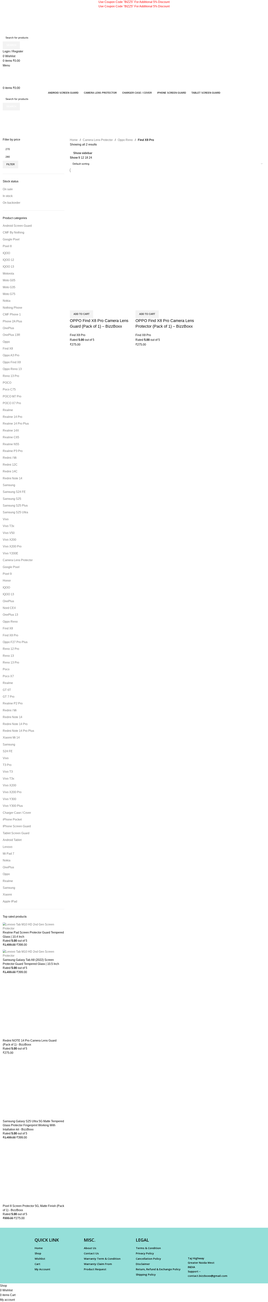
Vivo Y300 (9, 799)
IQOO (6, 253)
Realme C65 (11, 437)
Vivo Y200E (10, 553)
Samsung (9, 485)
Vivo (6, 519)
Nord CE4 (9, 607)
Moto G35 (9, 287)
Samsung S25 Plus (15, 505)
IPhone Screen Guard (17, 826)
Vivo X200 (9, 539)
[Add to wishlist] (94, 305)
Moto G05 (9, 280)
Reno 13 (8, 655)
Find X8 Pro (10, 635)
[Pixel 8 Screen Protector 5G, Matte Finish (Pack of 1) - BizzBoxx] (33, 1173)
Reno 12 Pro (11, 648)
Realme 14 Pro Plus (16, 423)
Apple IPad (10, 901)
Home (74, 139)
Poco (6, 669)
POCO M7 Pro (12, 396)
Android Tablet (12, 839)
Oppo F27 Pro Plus (15, 642)
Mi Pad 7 (8, 853)
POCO (7, 382)
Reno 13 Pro (11, 375)
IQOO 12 (8, 259)
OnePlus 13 (10, 614)
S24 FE (8, 751)
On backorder (11, 202)
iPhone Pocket (12, 819)
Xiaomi (7, 894)
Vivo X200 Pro (12, 546)
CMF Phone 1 (12, 314)
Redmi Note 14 (12, 478)
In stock (8, 195)
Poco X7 (8, 676)
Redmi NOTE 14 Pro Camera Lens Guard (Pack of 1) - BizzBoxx (30, 1042)
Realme (8, 410)
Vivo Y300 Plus (13, 805)
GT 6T (7, 689)
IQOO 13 (8, 266)
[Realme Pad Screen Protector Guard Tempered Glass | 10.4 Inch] (33, 926)
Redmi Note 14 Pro (15, 724)
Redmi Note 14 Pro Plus (18, 730)
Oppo (6, 341)
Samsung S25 (12, 498)
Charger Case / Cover (17, 812)
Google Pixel (11, 239)
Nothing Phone (12, 307)
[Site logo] (25, 21)
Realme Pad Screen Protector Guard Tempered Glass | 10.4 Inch (33, 934)
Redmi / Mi (10, 457)
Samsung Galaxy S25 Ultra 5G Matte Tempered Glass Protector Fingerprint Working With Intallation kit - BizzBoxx (33, 1125)
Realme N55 (11, 444)
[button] (81, 314)
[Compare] (74, 305)
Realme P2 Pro (13, 703)
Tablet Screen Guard (16, 833)
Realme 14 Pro (12, 416)
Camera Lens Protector (18, 560)
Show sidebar (82, 153)
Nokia (6, 300)
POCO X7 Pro (12, 403)
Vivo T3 (8, 771)
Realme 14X (11, 430)
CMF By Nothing (13, 232)
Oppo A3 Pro (11, 355)
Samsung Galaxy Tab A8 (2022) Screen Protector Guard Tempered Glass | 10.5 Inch (31, 961)
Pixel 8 (7, 246)
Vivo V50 (9, 532)
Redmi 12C (10, 464)
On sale (8, 189)
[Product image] (102, 269)
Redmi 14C (10, 471)
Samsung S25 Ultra (15, 512)
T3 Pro (7, 764)
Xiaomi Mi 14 (11, 737)
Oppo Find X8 (12, 362)
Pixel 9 (7, 573)
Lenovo (7, 846)
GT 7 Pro (8, 696)
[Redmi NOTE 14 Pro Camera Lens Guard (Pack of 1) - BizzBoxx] (33, 1007)
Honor (7, 580)
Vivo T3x (8, 526)
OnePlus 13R (11, 334)
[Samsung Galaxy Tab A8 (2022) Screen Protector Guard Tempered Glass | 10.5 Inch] (33, 953)
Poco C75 (9, 389)
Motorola (8, 273)
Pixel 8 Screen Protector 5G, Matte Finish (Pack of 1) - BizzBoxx (33, 1207)
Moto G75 (9, 294)
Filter (10, 164)
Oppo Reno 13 (12, 369)
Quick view (84, 305)
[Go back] (7, 115)
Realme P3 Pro (13, 450)
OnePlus (8, 328)
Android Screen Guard (17, 225)
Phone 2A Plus (12, 321)
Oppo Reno (10, 621)
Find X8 (8, 348)
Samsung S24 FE (14, 491)
